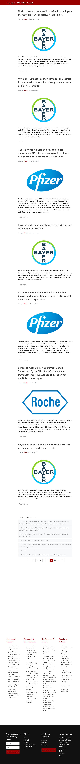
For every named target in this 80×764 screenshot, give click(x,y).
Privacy (26, 742)
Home (26, 738)
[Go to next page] (69, 559)
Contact (26, 749)
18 (65, 560)
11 (40, 560)
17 (62, 560)
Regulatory (44, 745)
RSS (60, 755)
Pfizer (25, 161)
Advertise (27, 740)
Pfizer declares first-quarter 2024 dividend (34, 540)
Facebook (62, 749)
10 (37, 560)
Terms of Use (28, 746)
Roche (26, 382)
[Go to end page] (71, 559)
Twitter (61, 751)
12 (44, 560)
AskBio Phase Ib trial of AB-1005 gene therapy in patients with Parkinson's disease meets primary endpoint (44, 529)
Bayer (26, 19)
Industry (44, 740)
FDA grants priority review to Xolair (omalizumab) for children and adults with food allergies (43, 535)
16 (58, 560)
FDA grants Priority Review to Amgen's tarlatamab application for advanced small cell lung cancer (45, 546)
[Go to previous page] (31, 559)
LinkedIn (61, 753)
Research (44, 742)
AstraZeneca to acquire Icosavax (31, 551)
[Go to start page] (29, 559)
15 (55, 560)
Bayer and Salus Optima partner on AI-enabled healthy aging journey (43, 555)
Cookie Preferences (30, 744)
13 (47, 560)
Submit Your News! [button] (49, 750)
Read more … (23, 71)
